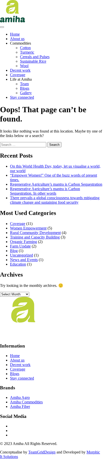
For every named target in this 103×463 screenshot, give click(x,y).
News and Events (24, 260)
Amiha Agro (20, 397)
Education (18, 264)
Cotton (25, 48)
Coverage (17, 75)
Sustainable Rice (33, 61)
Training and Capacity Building (35, 237)
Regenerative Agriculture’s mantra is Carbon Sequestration (56, 184)
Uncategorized (21, 255)
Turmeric (27, 52)
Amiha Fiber (20, 406)
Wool (24, 66)
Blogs (24, 88)
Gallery (26, 93)
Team (24, 84)
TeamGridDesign (42, 452)
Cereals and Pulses (35, 57)
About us (17, 39)
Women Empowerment (28, 228)
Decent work (20, 70)
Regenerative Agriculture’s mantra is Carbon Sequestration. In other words (45, 191)
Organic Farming (23, 242)
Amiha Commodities (26, 402)
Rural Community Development (35, 232)
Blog (14, 251)
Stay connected (22, 97)
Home (15, 34)
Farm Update (20, 246)
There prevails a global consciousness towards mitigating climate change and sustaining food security (55, 200)
